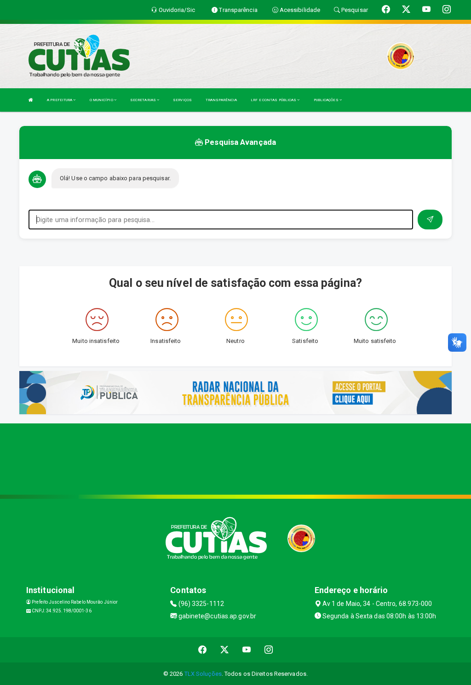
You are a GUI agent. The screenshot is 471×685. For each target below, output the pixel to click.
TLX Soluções (203, 673)
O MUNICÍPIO (102, 100)
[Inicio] (31, 100)
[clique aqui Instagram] (269, 650)
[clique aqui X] (225, 650)
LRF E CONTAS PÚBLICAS (274, 100)
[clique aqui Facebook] (203, 650)
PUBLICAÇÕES (326, 100)
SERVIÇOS (182, 100)
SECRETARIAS (143, 100)
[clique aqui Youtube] (247, 650)
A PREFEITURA (60, 100)
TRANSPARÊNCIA (221, 100)
